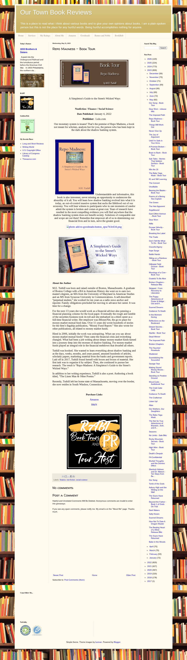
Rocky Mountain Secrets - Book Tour (156, 441)
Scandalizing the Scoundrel (156, 359)
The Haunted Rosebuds (154, 349)
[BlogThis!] (65, 476)
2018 (149, 577)
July (151, 92)
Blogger (117, 642)
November (154, 77)
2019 (149, 574)
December (154, 73)
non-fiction (71, 480)
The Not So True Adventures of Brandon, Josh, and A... (156, 424)
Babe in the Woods (157, 542)
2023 (149, 70)
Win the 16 (153, 169)
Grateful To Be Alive (157, 278)
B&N (94, 404)
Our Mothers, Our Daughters (156, 410)
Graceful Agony (155, 247)
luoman (98, 642)
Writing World (28, 147)
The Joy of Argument (154, 136)
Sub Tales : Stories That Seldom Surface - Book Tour (157, 162)
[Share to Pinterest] (73, 476)
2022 (149, 562)
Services (31, 35)
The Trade (153, 237)
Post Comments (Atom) (74, 580)
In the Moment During (155, 316)
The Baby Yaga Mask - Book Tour (157, 174)
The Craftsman (155, 398)
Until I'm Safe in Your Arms (155, 142)
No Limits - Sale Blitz (158, 435)
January (153, 558)
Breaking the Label (157, 233)
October (153, 81)
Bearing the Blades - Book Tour (158, 191)
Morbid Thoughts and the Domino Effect (157, 463)
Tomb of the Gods (156, 484)
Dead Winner (154, 337)
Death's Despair (156, 453)
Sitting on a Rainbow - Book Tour (158, 259)
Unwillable (153, 187)
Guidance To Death (157, 311)
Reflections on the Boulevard (157, 322)
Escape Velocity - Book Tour (156, 228)
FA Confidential (155, 457)
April (151, 546)
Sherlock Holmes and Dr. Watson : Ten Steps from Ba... (157, 472)
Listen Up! (153, 401)
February (153, 554)
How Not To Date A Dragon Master (157, 522)
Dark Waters (154, 510)
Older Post (130, 575)
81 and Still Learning (158, 179)
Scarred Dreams (156, 307)
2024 (149, 66)
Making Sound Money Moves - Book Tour (156, 369)
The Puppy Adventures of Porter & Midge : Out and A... (157, 300)
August (152, 88)
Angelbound (154, 210)
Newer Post (58, 575)
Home (21, 35)
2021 (149, 566)
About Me (59, 35)
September (154, 85)
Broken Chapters (156, 344)
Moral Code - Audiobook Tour (157, 383)
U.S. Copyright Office (31, 150)
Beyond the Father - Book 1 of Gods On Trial (157, 504)
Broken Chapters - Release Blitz (157, 283)
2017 (149, 581)
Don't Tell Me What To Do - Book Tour (158, 242)
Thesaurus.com (29, 159)
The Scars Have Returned (156, 497)
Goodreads (85, 35)
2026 (149, 59)
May (151, 100)
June (151, 96)
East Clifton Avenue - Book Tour (157, 215)
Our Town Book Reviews (56, 12)
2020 (149, 570)
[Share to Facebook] (71, 476)
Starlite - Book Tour (157, 333)
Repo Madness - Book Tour (156, 120)
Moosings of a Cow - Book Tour (158, 273)
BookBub (119, 35)
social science (81, 480)
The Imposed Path (157, 115)
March (152, 550)
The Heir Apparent (157, 206)
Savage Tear (154, 364)
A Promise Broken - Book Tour (157, 148)
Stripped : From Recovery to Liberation (155, 290)
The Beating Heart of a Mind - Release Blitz (157, 529)
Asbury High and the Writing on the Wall (158, 489)
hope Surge (154, 250)
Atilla (151, 223)
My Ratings (45, 35)
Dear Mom (153, 220)
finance (63, 480)
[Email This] (63, 476)
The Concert (154, 183)
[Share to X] (68, 476)
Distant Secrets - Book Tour (156, 328)
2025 (149, 63)
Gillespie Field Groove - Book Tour (156, 266)
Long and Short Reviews (33, 144)
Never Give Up (155, 131)
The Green (153, 202)
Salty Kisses (154, 514)
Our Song (153, 480)
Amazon (72, 35)
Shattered (153, 354)
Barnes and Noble (102, 35)
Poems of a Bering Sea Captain (157, 197)
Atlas (151, 405)
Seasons (152, 432)
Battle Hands (154, 254)
